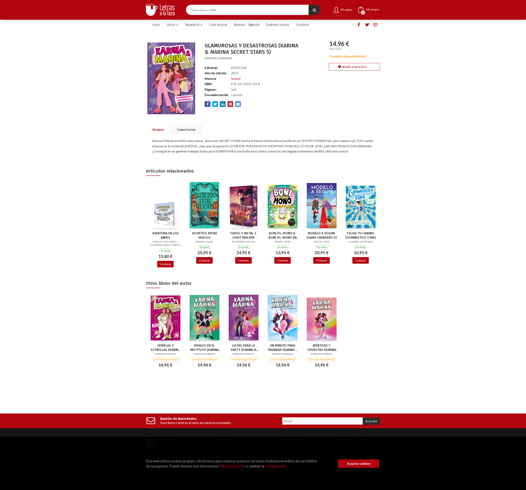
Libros (171, 25)
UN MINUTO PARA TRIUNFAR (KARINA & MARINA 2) (283, 347)
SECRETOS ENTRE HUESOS (204, 235)
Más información (232, 466)
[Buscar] (314, 10)
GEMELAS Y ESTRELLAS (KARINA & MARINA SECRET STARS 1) (165, 347)
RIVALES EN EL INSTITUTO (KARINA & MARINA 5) (204, 347)
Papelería (192, 25)
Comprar (165, 264)
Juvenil (235, 78)
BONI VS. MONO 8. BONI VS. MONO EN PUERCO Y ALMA (282, 235)
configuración (275, 466)
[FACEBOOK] (358, 24)
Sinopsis (158, 129)
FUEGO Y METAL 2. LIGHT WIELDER (243, 235)
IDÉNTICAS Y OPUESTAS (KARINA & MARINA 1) (321, 347)
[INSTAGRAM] (375, 24)
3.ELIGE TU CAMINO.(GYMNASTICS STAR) (360, 235)
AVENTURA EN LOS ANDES (165, 235)
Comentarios (186, 129)
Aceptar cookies (358, 463)
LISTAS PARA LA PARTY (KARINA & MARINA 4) (243, 347)
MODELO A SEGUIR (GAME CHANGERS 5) (322, 235)
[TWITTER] (367, 24)
